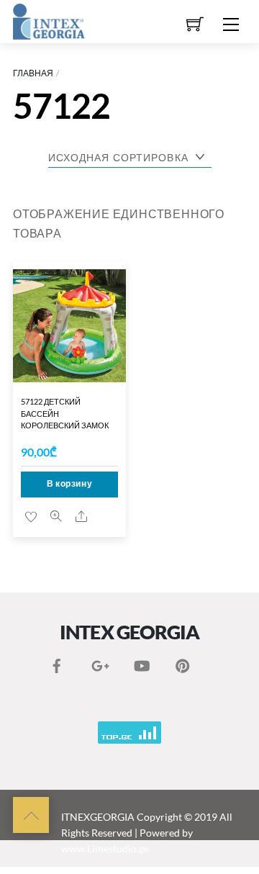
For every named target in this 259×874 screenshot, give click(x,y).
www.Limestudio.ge (105, 848)
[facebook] (57, 662)
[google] (98, 662)
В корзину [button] (69, 483)
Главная (33, 73)
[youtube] (141, 662)
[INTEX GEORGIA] (49, 20)
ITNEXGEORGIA (98, 817)
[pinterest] (183, 662)
